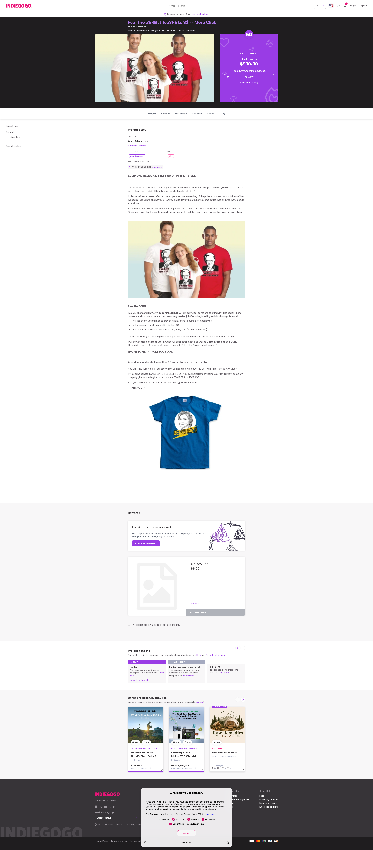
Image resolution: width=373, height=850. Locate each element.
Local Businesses (137, 156)
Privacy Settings (138, 841)
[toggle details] (163, 771)
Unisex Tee (14, 137)
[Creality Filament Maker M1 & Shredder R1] (186, 725)
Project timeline (13, 146)
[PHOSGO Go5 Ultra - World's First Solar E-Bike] (145, 725)
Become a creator (268, 803)
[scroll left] (237, 648)
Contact (233, 796)
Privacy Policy (101, 841)
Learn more (188, 675)
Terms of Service (119, 841)
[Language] (331, 5)
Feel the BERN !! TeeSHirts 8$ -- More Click (172, 22)
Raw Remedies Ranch (225, 752)
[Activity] (345, 6)
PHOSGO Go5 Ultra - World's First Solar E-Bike (144, 756)
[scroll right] (243, 648)
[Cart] (338, 6)
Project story (12, 126)
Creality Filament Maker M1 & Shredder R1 (184, 756)
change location (200, 14)
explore (199, 702)
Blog (231, 803)
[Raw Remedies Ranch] (227, 725)
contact (142, 145)
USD (318, 5)
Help (198, 655)
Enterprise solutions (268, 807)
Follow (249, 77)
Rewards (10, 132)
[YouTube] (105, 806)
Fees (261, 796)
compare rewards (145, 543)
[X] (100, 806)
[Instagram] (110, 806)
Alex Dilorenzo (138, 26)
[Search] (169, 5)
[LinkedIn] (114, 806)
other (171, 156)
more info (132, 145)
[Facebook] (96, 806)
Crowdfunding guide (216, 655)
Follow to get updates (140, 680)
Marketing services (268, 799)
